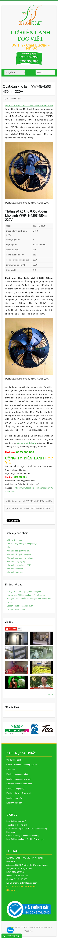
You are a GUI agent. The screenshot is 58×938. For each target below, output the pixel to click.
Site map (10, 890)
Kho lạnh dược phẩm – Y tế (19, 565)
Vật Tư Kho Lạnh (14, 99)
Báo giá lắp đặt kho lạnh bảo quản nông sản (26, 595)
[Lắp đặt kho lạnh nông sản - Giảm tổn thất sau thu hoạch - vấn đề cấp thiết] (41, 682)
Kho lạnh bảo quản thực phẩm (20, 558)
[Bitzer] (17, 729)
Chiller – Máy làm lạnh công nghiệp (22, 544)
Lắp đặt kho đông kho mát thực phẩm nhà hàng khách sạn (26, 830)
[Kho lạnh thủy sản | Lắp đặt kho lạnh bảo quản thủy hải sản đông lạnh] (41, 652)
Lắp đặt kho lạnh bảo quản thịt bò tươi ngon (25, 839)
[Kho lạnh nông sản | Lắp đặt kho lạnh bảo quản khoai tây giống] (16, 682)
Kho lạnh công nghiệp (16, 561)
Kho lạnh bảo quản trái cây (18, 551)
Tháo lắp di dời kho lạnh (16, 825)
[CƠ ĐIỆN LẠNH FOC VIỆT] (30, 15)
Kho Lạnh (11, 547)
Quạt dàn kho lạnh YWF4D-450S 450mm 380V (29, 501)
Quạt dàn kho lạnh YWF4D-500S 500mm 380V (29, 508)
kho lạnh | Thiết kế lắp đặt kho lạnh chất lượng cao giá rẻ (29, 600)
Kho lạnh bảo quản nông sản (19, 554)
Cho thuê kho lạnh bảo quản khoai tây (22, 836)
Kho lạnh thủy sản (14, 572)
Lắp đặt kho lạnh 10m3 (16, 821)
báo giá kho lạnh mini (16, 609)
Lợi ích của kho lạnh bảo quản (20, 606)
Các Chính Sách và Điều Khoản (21, 886)
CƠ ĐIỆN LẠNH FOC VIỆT (30, 36)
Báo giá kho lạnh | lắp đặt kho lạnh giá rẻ (24, 591)
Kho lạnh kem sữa (15, 569)
